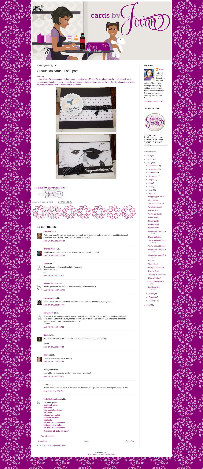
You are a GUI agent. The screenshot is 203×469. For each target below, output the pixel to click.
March (151, 294)
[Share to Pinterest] (70, 202)
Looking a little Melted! (154, 288)
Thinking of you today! (157, 275)
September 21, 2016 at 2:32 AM (56, 431)
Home (86, 441)
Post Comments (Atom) (57, 445)
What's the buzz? (155, 207)
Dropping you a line (156, 197)
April (150, 193)
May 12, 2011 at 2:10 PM (53, 391)
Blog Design (92, 454)
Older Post (130, 441)
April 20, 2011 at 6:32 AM (54, 275)
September (153, 176)
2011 (149, 163)
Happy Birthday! (154, 237)
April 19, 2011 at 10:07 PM (54, 241)
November (153, 169)
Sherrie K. (48, 232)
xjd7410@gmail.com (52, 399)
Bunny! (151, 261)
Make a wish (153, 210)
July (150, 183)
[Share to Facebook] (67, 202)
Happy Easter (153, 224)
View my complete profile (154, 102)
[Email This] (59, 202)
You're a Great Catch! (156, 246)
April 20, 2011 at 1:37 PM (54, 347)
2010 (149, 305)
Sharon (47, 355)
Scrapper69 (48, 313)
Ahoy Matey (153, 200)
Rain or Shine (153, 271)
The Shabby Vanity (107, 454)
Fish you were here (156, 268)
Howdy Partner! (154, 278)
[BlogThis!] (62, 202)
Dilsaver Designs (51, 283)
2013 (149, 156)
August (151, 180)
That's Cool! (153, 264)
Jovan (161, 69)
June (151, 187)
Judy (46, 264)
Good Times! (153, 217)
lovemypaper (49, 298)
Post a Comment (47, 436)
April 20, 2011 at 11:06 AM (54, 305)
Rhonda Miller (49, 249)
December (153, 166)
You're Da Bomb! (155, 214)
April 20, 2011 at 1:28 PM (54, 327)
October (152, 173)
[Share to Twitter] (64, 202)
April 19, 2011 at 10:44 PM (54, 256)
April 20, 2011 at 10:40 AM (54, 290)
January (152, 301)
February (152, 297)
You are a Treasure (156, 204)
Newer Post (42, 441)
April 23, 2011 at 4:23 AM (54, 376)
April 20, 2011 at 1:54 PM (54, 362)
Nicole (46, 335)
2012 (149, 159)
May (150, 190)
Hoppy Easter (153, 221)
